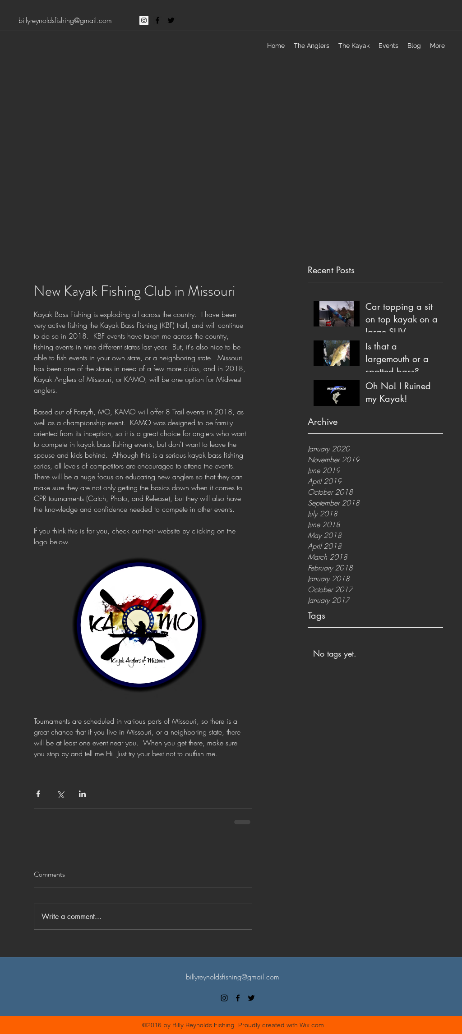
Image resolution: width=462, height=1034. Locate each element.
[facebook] (157, 20)
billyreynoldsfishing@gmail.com (65, 20)
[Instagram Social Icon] (143, 20)
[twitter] (171, 20)
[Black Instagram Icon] (224, 997)
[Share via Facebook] (38, 794)
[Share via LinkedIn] (82, 794)
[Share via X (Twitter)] (60, 794)
